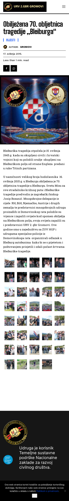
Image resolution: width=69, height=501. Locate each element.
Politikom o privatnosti (47, 491)
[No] (65, 490)
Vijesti (10, 40)
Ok (34, 495)
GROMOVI (26, 47)
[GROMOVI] (6, 47)
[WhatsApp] (14, 68)
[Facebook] (6, 68)
